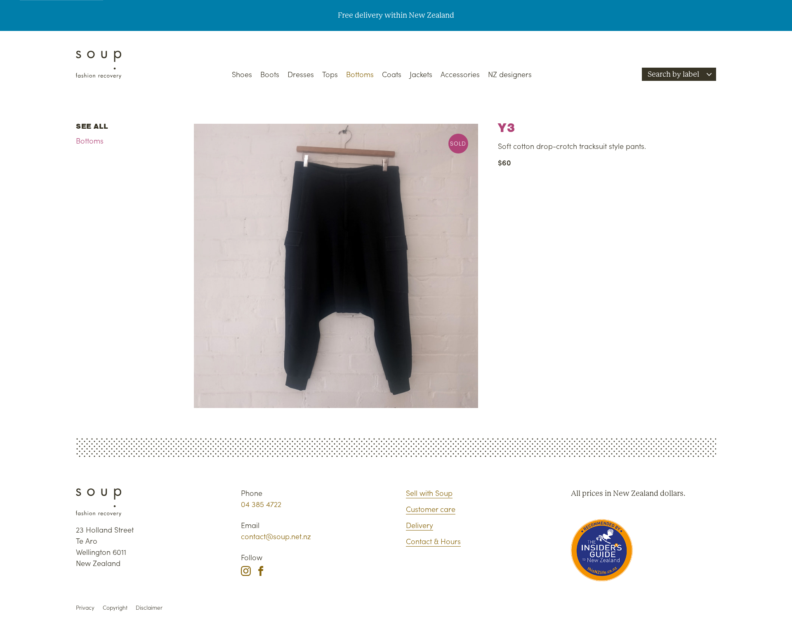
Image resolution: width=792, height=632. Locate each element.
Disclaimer (149, 607)
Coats (391, 74)
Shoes (242, 74)
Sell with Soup (429, 493)
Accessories (460, 74)
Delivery (419, 525)
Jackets (421, 74)
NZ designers (510, 74)
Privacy (85, 607)
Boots (269, 74)
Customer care (430, 509)
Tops (330, 74)
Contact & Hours (433, 541)
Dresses (301, 74)
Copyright (115, 607)
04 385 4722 (261, 504)
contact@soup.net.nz (276, 536)
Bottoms (360, 74)
